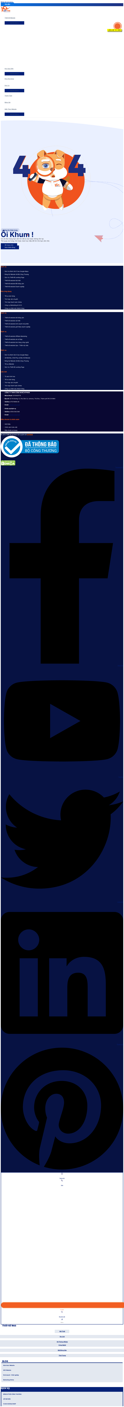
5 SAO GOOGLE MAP (9, 1404)
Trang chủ (62, 1178)
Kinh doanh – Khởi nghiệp (11, 1375)
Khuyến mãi (62, 1316)
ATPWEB (30, 434)
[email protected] (14, 405)
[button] (7, 4)
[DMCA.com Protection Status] (8, 465)
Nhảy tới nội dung (7, 2)
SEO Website (7, 1370)
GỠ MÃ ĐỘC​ (7, 1399)
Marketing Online (8, 1380)
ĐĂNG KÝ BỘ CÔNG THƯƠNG (12, 1394)
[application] (16, 17)
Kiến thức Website (9, 1365)
